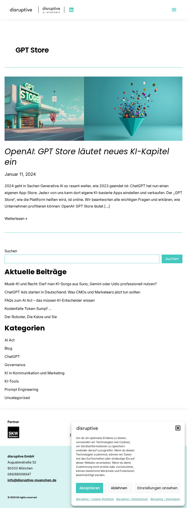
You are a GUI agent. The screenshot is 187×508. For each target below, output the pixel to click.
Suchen (11, 251)
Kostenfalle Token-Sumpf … (28, 308)
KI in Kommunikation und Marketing (35, 373)
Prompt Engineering (21, 389)
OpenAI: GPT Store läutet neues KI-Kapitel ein (87, 157)
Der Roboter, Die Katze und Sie (31, 316)
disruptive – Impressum (165, 499)
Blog (8, 348)
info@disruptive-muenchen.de (32, 480)
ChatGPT (12, 356)
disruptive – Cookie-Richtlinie (95, 499)
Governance (15, 364)
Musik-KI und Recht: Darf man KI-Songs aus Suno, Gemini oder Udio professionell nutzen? (81, 284)
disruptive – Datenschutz (132, 499)
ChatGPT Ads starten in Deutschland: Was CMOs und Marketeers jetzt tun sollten (72, 292)
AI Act (10, 340)
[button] (178, 428)
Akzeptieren (89, 488)
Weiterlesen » (16, 218)
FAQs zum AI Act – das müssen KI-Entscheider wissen (50, 300)
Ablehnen (119, 488)
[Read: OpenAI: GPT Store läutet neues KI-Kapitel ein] (93, 108)
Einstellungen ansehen (157, 488)
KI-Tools (12, 381)
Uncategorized (17, 397)
